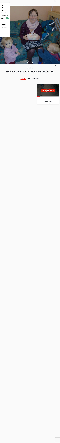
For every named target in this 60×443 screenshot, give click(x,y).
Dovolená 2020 (48, 101)
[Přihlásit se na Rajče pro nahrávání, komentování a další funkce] (55, 1)
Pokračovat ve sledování (48, 90)
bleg (48, 103)
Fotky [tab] (23, 78)
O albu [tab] (28, 78)
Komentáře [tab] (35, 78)
